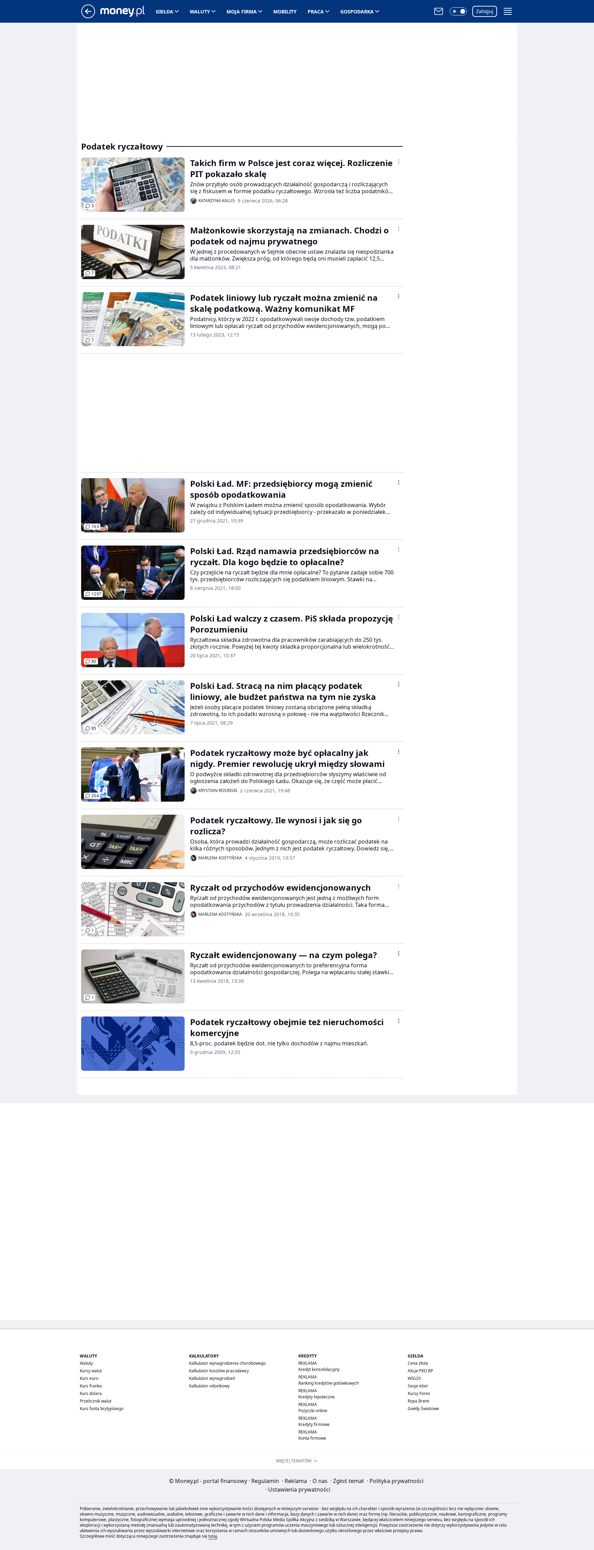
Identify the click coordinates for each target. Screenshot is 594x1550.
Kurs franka (91, 1386)
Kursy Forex (419, 1393)
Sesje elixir (418, 1386)
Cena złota (418, 1363)
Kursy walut (91, 1371)
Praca (316, 11)
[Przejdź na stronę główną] (88, 16)
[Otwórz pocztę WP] (438, 11)
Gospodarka (357, 11)
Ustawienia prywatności (297, 1489)
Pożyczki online (312, 1411)
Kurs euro (89, 1378)
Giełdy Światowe (423, 1408)
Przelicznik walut (95, 1401)
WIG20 (414, 1378)
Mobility (285, 11)
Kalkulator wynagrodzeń (212, 1378)
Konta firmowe (312, 1438)
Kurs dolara (91, 1393)
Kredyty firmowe (314, 1424)
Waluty (200, 11)
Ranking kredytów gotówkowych (328, 1383)
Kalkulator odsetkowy (209, 1386)
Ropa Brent (418, 1401)
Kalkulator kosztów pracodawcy (219, 1371)
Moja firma (242, 11)
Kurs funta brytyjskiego (101, 1408)
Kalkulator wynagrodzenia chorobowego (227, 1363)
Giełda (164, 11)
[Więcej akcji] (399, 161)
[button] (458, 11)
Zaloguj (484, 11)
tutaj (212, 1536)
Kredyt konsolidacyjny (319, 1369)
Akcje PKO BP (420, 1371)
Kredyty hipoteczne (316, 1397)
